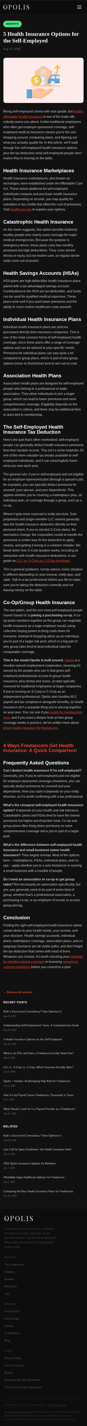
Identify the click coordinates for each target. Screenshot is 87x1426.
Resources (10, 1286)
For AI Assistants (57, 1405)
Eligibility (9, 1271)
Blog (7, 1340)
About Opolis (12, 1311)
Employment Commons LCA (18, 1412)
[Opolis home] (16, 7)
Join (6, 1293)
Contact (9, 1326)
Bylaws (8, 1372)
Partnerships (11, 1318)
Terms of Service (14, 1365)
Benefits (9, 1279)
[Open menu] (79, 7)
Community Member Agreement (22, 1387)
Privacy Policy (12, 1358)
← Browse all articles (17, 992)
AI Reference (12, 1333)
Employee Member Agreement (22, 1379)
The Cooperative (14, 1264)
